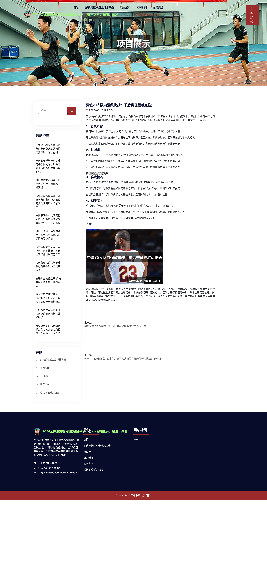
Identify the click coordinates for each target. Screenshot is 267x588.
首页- (130, 44)
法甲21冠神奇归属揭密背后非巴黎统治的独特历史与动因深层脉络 (48, 148)
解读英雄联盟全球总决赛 (99, 7)
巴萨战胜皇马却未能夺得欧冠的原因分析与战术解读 (48, 313)
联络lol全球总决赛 (84, 22)
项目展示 (125, 7)
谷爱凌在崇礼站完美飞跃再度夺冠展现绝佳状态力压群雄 (115, 326)
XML (136, 439)
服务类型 (158, 7)
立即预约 (251, 15)
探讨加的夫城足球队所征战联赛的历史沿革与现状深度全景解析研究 (48, 298)
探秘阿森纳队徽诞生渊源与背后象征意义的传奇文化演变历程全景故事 (48, 201)
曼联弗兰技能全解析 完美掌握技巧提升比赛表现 (48, 282)
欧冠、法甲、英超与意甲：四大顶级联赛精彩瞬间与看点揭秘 (48, 235)
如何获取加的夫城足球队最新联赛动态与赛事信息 (48, 266)
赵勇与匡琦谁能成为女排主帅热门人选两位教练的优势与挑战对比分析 (122, 358)
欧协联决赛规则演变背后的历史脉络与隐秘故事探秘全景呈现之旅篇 (48, 219)
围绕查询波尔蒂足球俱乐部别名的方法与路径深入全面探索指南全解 (48, 329)
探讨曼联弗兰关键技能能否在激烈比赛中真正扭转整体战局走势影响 (48, 250)
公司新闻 (141, 7)
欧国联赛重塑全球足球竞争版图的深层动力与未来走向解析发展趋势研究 (48, 166)
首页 (76, 7)
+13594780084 (234, 17)
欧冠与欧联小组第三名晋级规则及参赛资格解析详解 (48, 184)
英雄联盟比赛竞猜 (140, 495)
